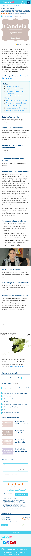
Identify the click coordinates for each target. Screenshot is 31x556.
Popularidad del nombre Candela (16, 110)
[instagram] (7, 542)
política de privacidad (7, 495)
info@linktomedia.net (16, 508)
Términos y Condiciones (20, 552)
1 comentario (23, 13)
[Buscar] (28, 2)
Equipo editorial (8, 16)
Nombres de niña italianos (11, 410)
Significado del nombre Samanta (21, 450)
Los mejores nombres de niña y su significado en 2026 (16, 389)
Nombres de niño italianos (11, 407)
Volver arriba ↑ (15, 532)
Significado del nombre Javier (12, 396)
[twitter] (4, 542)
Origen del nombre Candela (14, 89)
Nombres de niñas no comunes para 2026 (15, 404)
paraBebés (3, 6)
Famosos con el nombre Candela (16, 103)
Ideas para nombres (15, 378)
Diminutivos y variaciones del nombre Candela (14, 92)
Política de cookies (18, 554)
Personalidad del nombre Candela (16, 100)
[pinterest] (14, 542)
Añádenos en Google (23, 44)
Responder (4, 525)
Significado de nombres (21, 6)
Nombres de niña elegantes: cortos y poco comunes (16, 400)
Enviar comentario (21, 494)
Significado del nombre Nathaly (20, 441)
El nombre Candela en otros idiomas (13, 97)
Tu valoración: (15, 487)
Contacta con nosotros (8, 552)
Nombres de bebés (11, 6)
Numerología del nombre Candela (16, 108)
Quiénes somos (23, 549)
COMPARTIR (23, 3)
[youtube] (11, 542)
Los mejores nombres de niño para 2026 (15, 393)
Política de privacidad (7, 554)
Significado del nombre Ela (20, 432)
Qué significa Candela (12, 86)
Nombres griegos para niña (11, 413)
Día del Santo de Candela (13, 105)
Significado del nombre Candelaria (21, 423)
